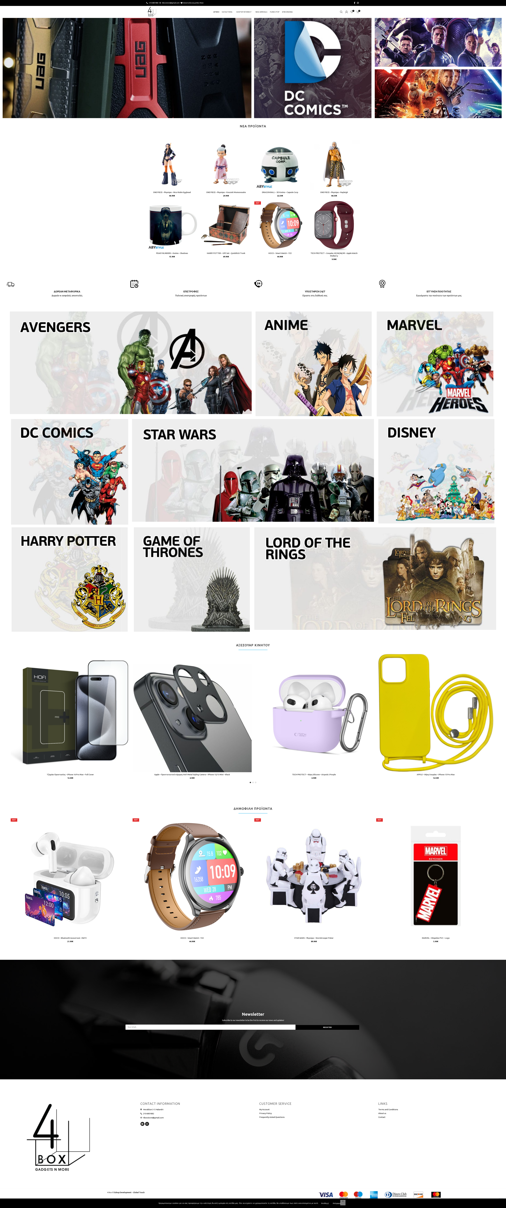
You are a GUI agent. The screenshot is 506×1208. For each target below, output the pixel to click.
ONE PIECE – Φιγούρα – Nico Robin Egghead (172, 192)
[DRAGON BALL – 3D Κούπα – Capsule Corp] (280, 164)
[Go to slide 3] (255, 782)
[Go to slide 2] (253, 782)
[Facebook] (142, 1124)
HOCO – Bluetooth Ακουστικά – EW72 (70, 938)
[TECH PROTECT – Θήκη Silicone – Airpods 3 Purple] (314, 712)
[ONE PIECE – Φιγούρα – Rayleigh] (334, 164)
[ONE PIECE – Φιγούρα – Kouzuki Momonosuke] (226, 164)
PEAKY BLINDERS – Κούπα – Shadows (172, 253)
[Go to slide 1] (250, 782)
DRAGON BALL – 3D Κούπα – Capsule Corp (280, 192)
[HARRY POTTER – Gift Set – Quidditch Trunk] (226, 225)
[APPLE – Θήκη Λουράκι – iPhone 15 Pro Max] (435, 712)
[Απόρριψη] (343, 1202)
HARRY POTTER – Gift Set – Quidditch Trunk (226, 253)
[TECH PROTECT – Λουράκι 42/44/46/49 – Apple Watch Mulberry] (334, 225)
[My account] (346, 12)
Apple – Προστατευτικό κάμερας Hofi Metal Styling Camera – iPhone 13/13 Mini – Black (192, 775)
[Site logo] (151, 12)
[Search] (341, 12)
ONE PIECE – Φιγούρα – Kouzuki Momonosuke (226, 192)
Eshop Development (122, 1192)
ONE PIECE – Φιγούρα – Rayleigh (334, 192)
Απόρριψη (337, 1203)
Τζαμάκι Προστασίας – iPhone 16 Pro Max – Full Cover (70, 775)
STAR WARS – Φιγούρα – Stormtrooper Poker (314, 938)
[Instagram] (147, 1124)
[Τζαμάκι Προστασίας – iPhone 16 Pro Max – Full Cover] (70, 712)
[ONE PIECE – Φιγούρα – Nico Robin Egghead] (172, 164)
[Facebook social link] (354, 3)
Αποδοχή (325, 1203)
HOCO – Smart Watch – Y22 (280, 253)
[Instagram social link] (358, 3)
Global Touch (139, 1192)
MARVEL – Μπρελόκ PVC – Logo (436, 938)
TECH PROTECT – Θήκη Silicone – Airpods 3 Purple (314, 775)
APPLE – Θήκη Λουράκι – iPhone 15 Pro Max (436, 775)
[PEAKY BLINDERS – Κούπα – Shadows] (172, 225)
